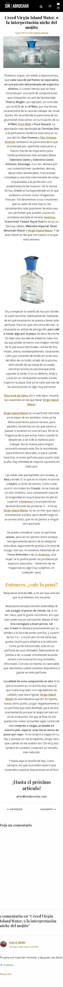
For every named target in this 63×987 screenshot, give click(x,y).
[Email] (58, 4)
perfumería (44, 33)
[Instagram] (58, 8)
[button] (41, 7)
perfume (37, 33)
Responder (5, 974)
